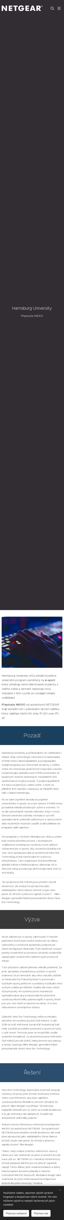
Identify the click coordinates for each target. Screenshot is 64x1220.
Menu (59, 8)
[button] (52, 8)
